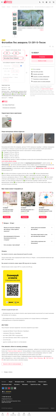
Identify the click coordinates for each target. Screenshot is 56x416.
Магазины (25, 384)
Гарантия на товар (35, 384)
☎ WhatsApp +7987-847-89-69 (45, 168)
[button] (14, 36)
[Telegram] (6, 388)
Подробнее (6, 217)
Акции (10, 381)
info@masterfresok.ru (7, 399)
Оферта (45, 384)
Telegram (30, 358)
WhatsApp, (40, 358)
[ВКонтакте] (3, 388)
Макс (35, 358)
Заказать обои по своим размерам (12, 364)
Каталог (4, 381)
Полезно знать (42, 381)
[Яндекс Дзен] (15, 388)
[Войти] (46, 2)
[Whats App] (12, 388)
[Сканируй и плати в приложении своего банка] (13, 306)
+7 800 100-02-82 (6, 396)
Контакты (17, 384)
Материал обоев (19, 381)
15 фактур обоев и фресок (47, 88)
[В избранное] (50, 46)
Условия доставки (6, 384)
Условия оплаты (31, 381)
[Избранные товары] (50, 2)
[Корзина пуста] (53, 2)
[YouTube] (9, 388)
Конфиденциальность (44, 408)
